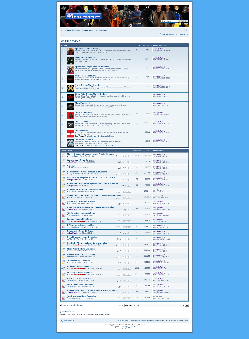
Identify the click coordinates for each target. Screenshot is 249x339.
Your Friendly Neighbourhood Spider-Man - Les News (91, 178)
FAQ (163, 34)
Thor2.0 (73, 191)
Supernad (74, 215)
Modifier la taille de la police (186, 29)
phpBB (114, 325)
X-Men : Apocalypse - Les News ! (81, 225)
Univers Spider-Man (84, 112)
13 (123, 191)
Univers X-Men (81, 121)
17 (126, 197)
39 (123, 268)
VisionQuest (109, 145)
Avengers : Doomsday (85, 58)
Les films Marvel (101, 30)
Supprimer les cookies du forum (142, 320)
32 (126, 227)
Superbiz (74, 298)
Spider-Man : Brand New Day (87, 48)
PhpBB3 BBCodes (131, 326)
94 (126, 156)
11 (123, 215)
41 (129, 268)
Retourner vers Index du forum (72, 305)
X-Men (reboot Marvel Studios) (88, 85)
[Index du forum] (62, 6)
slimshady (74, 156)
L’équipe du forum (123, 320)
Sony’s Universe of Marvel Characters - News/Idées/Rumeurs (94, 195)
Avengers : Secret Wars (85, 76)
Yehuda (73, 203)
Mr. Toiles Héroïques (78, 221)
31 (123, 227)
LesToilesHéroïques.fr (72, 30)
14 (126, 191)
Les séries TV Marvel (84, 140)
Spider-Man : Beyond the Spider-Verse (92, 67)
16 (123, 197)
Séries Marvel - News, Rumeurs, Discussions (87, 172)
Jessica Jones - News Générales (81, 296)
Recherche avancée (180, 23)
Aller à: (120, 305)
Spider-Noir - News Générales (80, 231)
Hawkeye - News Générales (79, 278)
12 (126, 215)
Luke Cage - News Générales (80, 272)
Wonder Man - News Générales (80, 160)
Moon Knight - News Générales (81, 249)
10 (129, 239)
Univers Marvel (81, 131)
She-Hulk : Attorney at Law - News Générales (87, 243)
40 (126, 268)
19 (126, 174)
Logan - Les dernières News (79, 219)
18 (123, 174)
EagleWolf (159, 49)
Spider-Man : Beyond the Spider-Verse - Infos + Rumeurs (92, 184)
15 (129, 191)
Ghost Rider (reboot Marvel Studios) (91, 94)
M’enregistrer (172, 34)
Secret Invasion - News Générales (82, 237)
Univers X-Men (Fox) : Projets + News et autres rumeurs (92, 290)
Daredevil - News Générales (79, 267)
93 (123, 156)
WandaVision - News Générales (81, 255)
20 (129, 174)
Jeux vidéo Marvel (107, 136)
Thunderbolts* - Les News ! (79, 261)
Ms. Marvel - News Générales (80, 284)
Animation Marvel (93, 136)
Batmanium (73, 257)
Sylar (157, 190)
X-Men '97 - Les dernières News (81, 201)
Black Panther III (82, 103)
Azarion (158, 196)
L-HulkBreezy (75, 227)
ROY (71, 168)
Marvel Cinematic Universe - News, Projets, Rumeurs (90, 154)
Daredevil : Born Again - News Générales (85, 190)
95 (129, 156)
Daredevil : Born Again (94, 145)
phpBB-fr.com (129, 328)
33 (129, 227)
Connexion (184, 34)
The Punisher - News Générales (81, 213)
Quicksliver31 (75, 174)
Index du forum (87, 30)
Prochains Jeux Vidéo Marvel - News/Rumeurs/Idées (90, 207)
